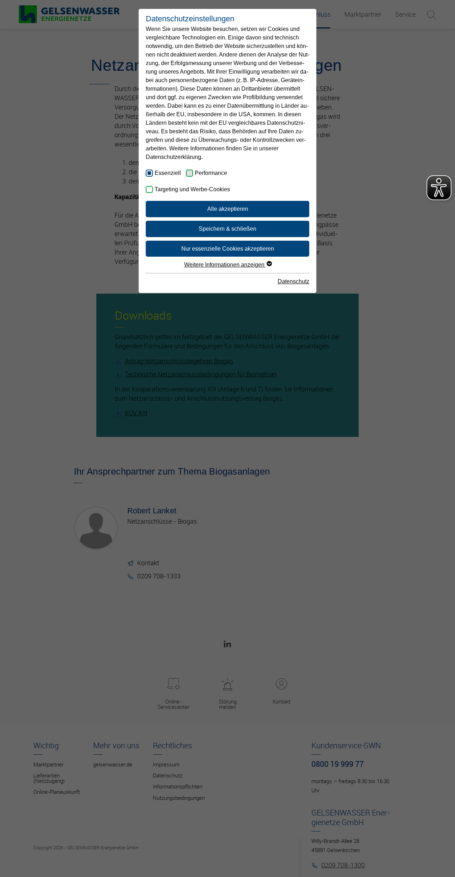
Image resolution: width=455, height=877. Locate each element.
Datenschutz (293, 281)
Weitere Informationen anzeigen (225, 265)
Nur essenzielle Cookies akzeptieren (227, 249)
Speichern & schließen (227, 229)
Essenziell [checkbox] (168, 173)
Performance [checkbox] (211, 173)
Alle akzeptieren (227, 209)
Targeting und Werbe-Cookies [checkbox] (192, 189)
